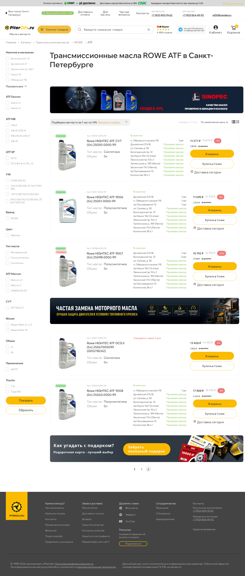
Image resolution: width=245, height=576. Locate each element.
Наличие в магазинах (20, 52)
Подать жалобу (54, 536)
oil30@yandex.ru (221, 15)
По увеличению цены (213, 122)
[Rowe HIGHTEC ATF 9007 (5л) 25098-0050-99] (67, 271)
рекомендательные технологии (96, 566)
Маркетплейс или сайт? (96, 541)
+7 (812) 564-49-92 (193, 15)
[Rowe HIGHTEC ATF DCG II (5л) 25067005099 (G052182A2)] (67, 353)
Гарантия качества (93, 524)
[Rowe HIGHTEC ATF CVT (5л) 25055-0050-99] (67, 154)
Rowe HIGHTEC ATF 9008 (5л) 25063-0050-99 (105, 392)
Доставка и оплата (85, 13)
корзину (212, 154)
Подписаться (133, 543)
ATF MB (11, 119)
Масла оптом (89, 507)
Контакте (131, 508)
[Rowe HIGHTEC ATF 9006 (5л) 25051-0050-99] (67, 211)
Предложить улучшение (59, 541)
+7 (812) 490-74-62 (162, 15)
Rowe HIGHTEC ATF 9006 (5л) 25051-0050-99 (105, 199)
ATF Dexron (13, 96)
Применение (14, 363)
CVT (9, 301)
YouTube (130, 521)
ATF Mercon (13, 274)
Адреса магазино (204, 529)
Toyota (10, 380)
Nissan (10, 318)
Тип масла (12, 246)
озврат (87, 519)
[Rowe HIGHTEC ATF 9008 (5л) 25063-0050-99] (67, 404)
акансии (50, 530)
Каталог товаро (57, 29)
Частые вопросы (124, 13)
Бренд (10, 212)
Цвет (9, 229)
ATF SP (10, 152)
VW (8, 174)
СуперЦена (61, 252)
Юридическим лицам (57, 524)
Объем (10, 340)
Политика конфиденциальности (74, 563)
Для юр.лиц (105, 13)
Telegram (130, 514)
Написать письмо (55, 513)
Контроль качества (93, 530)
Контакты (142, 13)
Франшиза (162, 507)
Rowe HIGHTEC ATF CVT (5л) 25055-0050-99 (104, 143)
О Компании (163, 513)
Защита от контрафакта (96, 536)
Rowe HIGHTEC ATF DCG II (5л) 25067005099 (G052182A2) (105, 347)
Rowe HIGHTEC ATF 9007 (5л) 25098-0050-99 (105, 255)
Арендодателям (165, 519)
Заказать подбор (109, 122)
